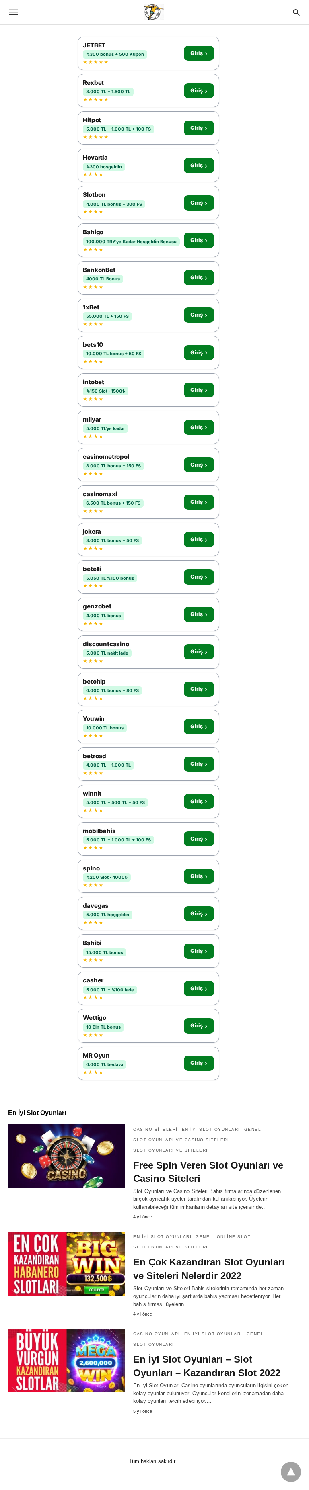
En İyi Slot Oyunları (211, 1129)
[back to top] (291, 1472)
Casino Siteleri (155, 1129)
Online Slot (234, 1236)
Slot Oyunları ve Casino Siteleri (181, 1140)
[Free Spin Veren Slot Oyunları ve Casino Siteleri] (66, 1156)
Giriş (198, 53)
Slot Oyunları (153, 1344)
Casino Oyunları (156, 1334)
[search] (296, 12)
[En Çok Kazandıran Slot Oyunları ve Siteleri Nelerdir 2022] (66, 1263)
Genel (253, 1129)
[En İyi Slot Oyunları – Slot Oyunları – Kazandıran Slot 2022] (66, 1360)
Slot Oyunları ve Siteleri (170, 1150)
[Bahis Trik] (154, 12)
